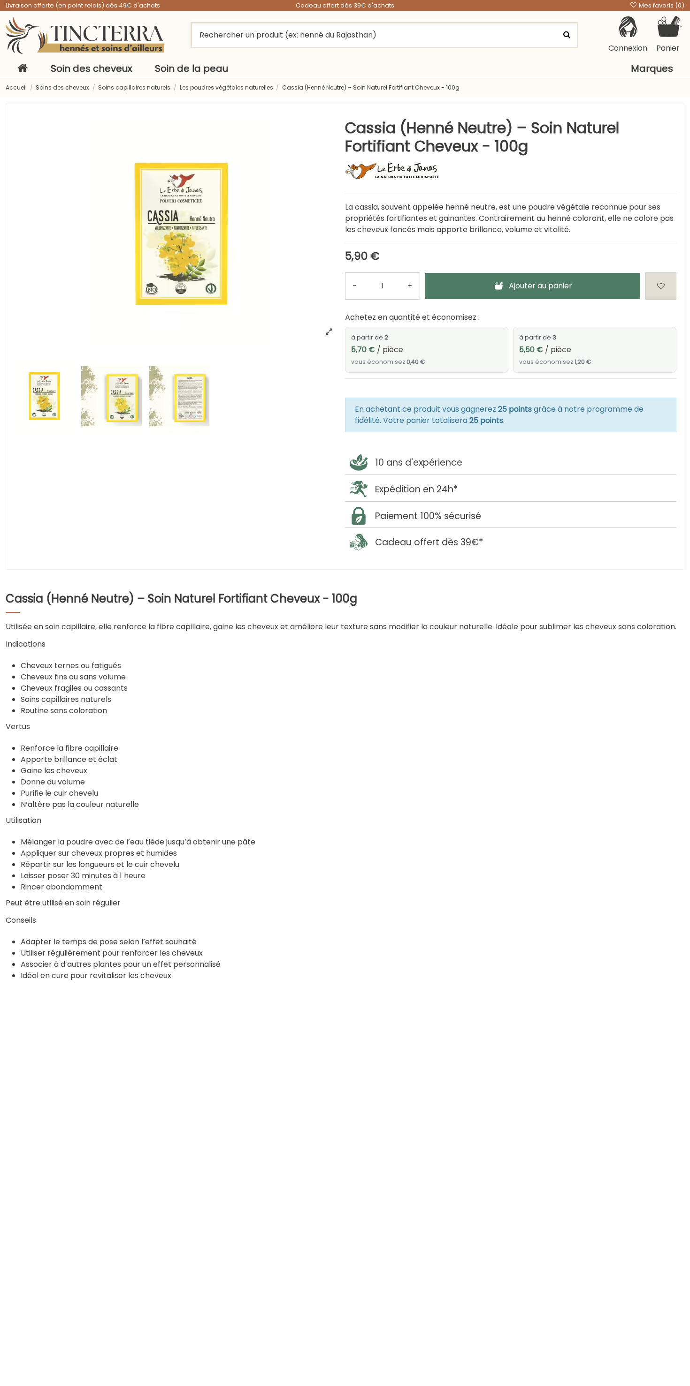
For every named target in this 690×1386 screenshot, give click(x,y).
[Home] (22, 68)
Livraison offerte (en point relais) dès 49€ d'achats (83, 5)
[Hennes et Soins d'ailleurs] (85, 35)
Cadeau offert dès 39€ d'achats (345, 5)
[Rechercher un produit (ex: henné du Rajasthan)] (567, 35)
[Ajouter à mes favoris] (660, 286)
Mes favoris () (660, 5)
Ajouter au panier (540, 285)
